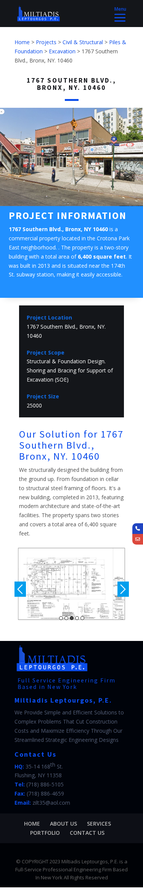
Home (32, 823)
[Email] (137, 539)
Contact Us (87, 832)
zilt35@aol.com (51, 802)
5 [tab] (82, 618)
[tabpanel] (71, 584)
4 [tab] (77, 618)
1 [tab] (61, 618)
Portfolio (45, 832)
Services (99, 823)
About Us (63, 823)
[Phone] (137, 528)
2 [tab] (66, 618)
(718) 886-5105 (45, 784)
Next (123, 589)
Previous (20, 589)
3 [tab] (72, 618)
